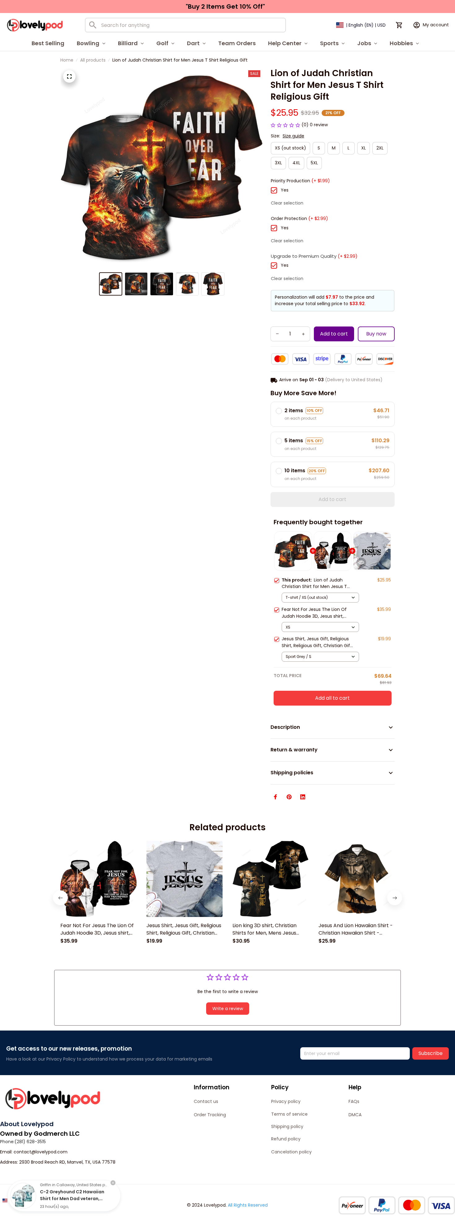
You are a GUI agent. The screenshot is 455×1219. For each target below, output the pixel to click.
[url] (40, 1152)
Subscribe (430, 1053)
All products (93, 60)
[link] (23, 1196)
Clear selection (287, 203)
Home (66, 60)
